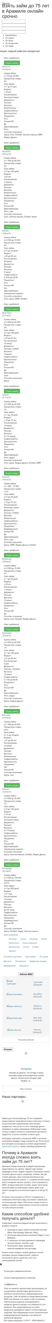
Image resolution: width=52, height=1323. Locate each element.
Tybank (6, 3)
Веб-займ (6, 715)
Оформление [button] (10, 965)
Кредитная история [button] (38, 961)
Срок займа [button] (30, 956)
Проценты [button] (24, 965)
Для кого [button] (7, 961)
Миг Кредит (7, 868)
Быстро (44, 939)
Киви (47, 1235)
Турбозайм (6, 632)
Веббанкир (6, 558)
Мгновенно (34, 939)
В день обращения (30, 943)
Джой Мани (7, 312)
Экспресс (12, 951)
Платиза (5, 476)
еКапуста (6, 66)
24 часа (26, 947)
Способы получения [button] (12, 956)
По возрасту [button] (20, 961)
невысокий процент (10, 1146)
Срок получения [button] (11, 934)
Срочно (23, 939)
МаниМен (6, 151)
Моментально (14, 943)
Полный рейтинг (26, 1039)
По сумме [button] (44, 956)
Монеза (5, 230)
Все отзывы (26, 1088)
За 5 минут (13, 939)
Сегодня (36, 947)
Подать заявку (12, 63)
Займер (5, 394)
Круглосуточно (14, 947)
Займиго (5, 789)
